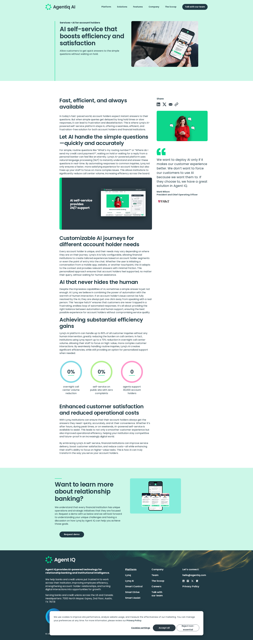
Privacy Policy (133, 620)
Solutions (122, 6)
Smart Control (133, 586)
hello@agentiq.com (194, 575)
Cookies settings (140, 627)
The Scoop (170, 6)
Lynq (128, 575)
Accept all (164, 627)
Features (138, 6)
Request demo (72, 534)
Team (155, 575)
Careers (156, 586)
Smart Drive (132, 592)
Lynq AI (129, 581)
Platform (106, 6)
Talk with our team (195, 6)
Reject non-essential (188, 627)
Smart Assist (132, 598)
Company (154, 6)
